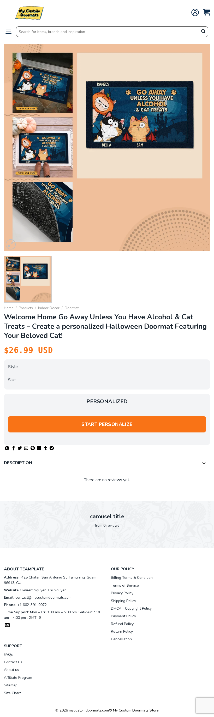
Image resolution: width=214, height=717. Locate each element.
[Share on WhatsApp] (7, 448)
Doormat (72, 307)
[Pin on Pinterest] (33, 448)
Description (18, 463)
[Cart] (206, 12)
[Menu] (8, 32)
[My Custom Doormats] (30, 12)
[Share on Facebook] (13, 448)
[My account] (195, 12)
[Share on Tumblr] (45, 448)
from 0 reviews (107, 525)
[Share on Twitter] (20, 448)
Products (26, 307)
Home (9, 307)
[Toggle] (204, 463)
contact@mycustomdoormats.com (43, 597)
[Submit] (203, 31)
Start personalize (106, 424)
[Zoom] (11, 244)
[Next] (199, 147)
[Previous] (14, 147)
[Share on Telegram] (52, 448)
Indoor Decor (49, 307)
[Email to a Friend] (26, 448)
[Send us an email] (7, 626)
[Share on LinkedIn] (39, 448)
